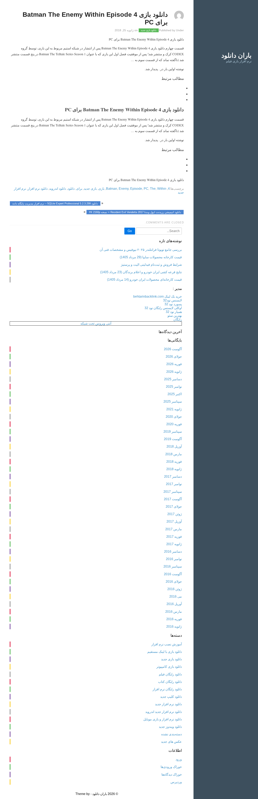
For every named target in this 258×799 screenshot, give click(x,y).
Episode (136, 188)
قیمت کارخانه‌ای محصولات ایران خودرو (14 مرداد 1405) (144, 279)
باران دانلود (236, 55)
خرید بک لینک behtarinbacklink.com (157, 296)
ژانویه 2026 (174, 371)
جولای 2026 (174, 356)
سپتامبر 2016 (172, 566)
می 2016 (175, 596)
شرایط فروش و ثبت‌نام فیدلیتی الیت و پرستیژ (151, 264)
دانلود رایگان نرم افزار (167, 689)
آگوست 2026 (173, 349)
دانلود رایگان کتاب (170, 681)
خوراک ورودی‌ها (171, 767)
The (153, 188)
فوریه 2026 (174, 364)
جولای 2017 (174, 506)
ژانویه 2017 (174, 544)
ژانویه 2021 (174, 409)
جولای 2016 (174, 581)
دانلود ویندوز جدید (170, 726)
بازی (101, 188)
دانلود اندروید (57, 188)
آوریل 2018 (174, 446)
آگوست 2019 (173, 439)
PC (146, 188)
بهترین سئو (174, 315)
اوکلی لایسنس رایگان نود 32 (163, 308)
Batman (111, 188)
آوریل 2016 (174, 604)
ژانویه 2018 (174, 469)
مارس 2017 (173, 529)
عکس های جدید (171, 741)
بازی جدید (90, 188)
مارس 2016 (173, 611)
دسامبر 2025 (173, 379)
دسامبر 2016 (173, 551)
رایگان (177, 319)
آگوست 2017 (173, 499)
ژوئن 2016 (174, 589)
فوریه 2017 (174, 536)
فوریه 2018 (174, 461)
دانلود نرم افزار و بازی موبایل (162, 719)
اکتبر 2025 (174, 394)
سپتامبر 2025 (172, 401)
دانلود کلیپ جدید (171, 696)
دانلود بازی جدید (148, 30)
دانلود (71, 188)
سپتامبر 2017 (172, 491)
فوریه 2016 (174, 619)
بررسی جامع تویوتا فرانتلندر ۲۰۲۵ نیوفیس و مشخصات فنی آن (141, 249)
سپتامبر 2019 (172, 431)
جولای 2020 (174, 416)
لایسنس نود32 (172, 300)
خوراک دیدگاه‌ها (171, 774)
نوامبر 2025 (174, 386)
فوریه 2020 (174, 424)
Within (161, 188)
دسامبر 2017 (173, 476)
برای (79, 188)
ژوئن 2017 (174, 514)
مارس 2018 (173, 454)
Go (130, 231)
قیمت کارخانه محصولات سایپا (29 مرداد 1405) (151, 257)
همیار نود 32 (174, 312)
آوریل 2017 (174, 521)
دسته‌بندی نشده (171, 734)
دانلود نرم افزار (38, 188)
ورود (179, 759)
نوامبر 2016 (174, 559)
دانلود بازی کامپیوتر (169, 666)
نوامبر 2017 (174, 484)
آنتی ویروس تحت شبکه (95, 323)
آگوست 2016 (173, 574)
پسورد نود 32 (173, 304)
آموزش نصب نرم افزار (166, 644)
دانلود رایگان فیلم (170, 674)
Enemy (124, 188)
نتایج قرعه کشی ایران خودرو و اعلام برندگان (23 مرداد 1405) (141, 272)
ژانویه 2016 (174, 626)
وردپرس (176, 782)
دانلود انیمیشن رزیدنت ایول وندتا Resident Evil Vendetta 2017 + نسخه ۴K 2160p (135, 212)
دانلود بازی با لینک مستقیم (164, 651)
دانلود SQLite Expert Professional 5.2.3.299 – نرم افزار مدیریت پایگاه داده (55, 203)
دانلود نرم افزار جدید (168, 704)
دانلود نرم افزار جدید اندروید (163, 712)
